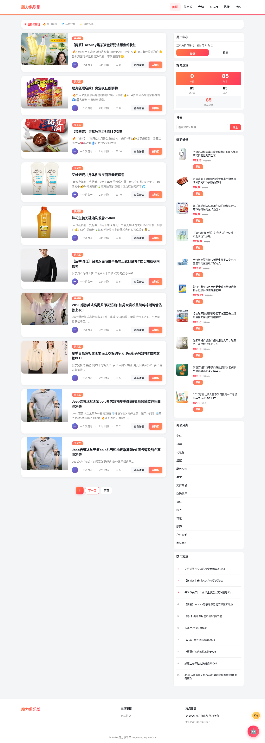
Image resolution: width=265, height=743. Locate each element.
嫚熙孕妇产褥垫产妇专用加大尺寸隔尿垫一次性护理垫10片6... (214, 342)
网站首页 (126, 715)
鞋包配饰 (181, 468)
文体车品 (181, 485)
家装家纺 (181, 542)
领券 (198, 166)
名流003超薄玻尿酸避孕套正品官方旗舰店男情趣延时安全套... (215, 153)
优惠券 (188, 7)
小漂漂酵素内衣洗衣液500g (200, 651)
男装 (179, 501)
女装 (179, 435)
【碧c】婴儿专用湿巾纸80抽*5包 (203, 616)
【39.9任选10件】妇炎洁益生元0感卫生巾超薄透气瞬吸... (215, 234)
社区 (238, 7)
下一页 (92, 490)
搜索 (235, 127)
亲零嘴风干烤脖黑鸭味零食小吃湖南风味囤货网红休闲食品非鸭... (214, 180)
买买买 (77, 38)
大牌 (201, 7)
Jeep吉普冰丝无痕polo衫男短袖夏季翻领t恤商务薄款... (210, 676)
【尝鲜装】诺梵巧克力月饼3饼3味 (97, 132)
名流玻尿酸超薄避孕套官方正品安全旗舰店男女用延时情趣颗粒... (214, 315)
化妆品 (180, 452)
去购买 (155, 64)
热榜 (227, 7)
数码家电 (181, 493)
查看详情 (139, 64)
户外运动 (181, 534)
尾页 (106, 490)
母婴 (179, 444)
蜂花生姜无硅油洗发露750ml (93, 218)
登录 (192, 53)
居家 (179, 460)
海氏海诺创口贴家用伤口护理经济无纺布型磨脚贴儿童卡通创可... (214, 207)
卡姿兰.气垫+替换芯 (195, 627)
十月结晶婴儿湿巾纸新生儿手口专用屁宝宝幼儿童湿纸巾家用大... (214, 261)
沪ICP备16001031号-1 (197, 721)
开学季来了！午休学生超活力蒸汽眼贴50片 (208, 592)
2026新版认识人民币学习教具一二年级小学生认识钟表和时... (215, 396)
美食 (179, 477)
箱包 (179, 518)
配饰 (179, 526)
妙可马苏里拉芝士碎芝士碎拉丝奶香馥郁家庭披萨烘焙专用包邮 (214, 288)
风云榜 (214, 7)
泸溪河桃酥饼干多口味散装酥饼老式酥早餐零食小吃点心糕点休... (214, 369)
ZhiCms (152, 737)
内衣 (179, 510)
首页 (175, 7)
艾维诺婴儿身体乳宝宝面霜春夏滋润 (98, 175)
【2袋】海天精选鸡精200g (199, 639)
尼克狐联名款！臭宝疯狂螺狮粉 (95, 88)
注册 (225, 52)
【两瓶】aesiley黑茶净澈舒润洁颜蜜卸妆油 (104, 45)
